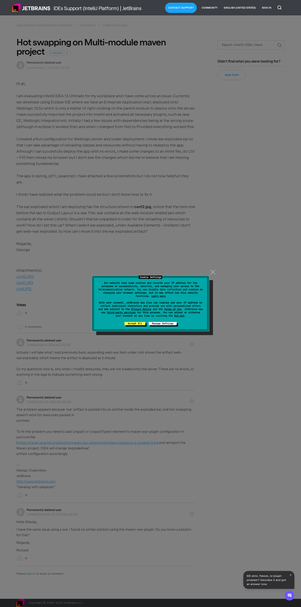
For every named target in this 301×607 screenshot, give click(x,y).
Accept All (135, 323)
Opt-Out (179, 315)
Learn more (158, 296)
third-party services (121, 312)
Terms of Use (172, 309)
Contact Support (181, 7)
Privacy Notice (141, 309)
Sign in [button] (266, 7)
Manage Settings (162, 323)
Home (31, 8)
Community (210, 7)
